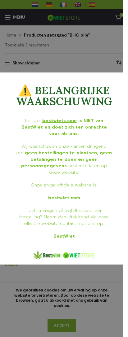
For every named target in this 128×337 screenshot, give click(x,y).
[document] (61, 168)
